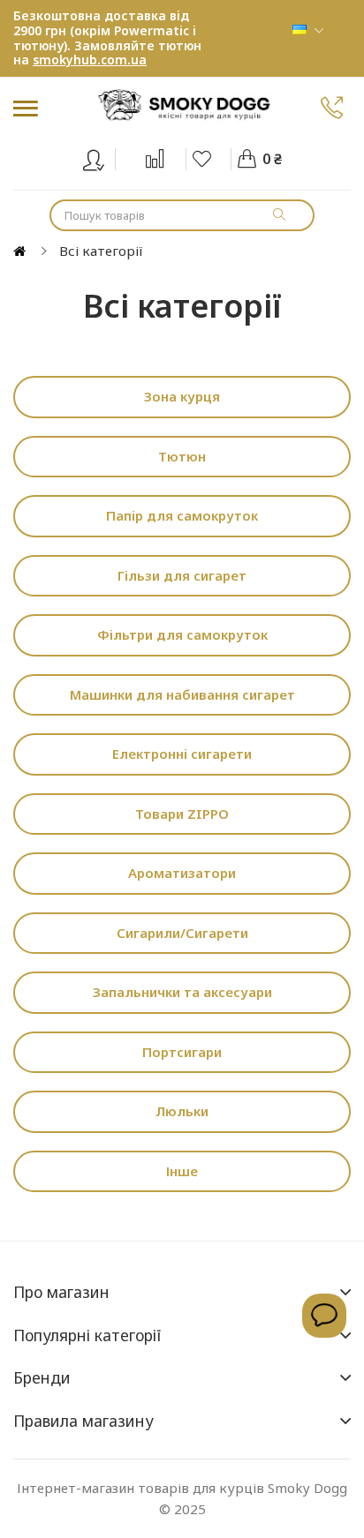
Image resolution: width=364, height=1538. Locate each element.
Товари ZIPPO (182, 813)
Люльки (182, 1111)
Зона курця (182, 396)
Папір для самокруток (182, 515)
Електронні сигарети (182, 753)
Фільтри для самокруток (182, 634)
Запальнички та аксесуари (182, 992)
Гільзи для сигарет (182, 575)
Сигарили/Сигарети (182, 933)
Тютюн (182, 456)
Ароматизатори (182, 873)
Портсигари (182, 1052)
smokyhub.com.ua (90, 59)
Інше (182, 1171)
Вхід (104, 156)
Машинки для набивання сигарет (182, 694)
